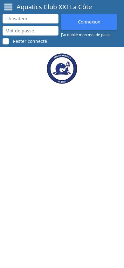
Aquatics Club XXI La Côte (54, 7)
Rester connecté (30, 41)
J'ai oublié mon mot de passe (86, 34)
